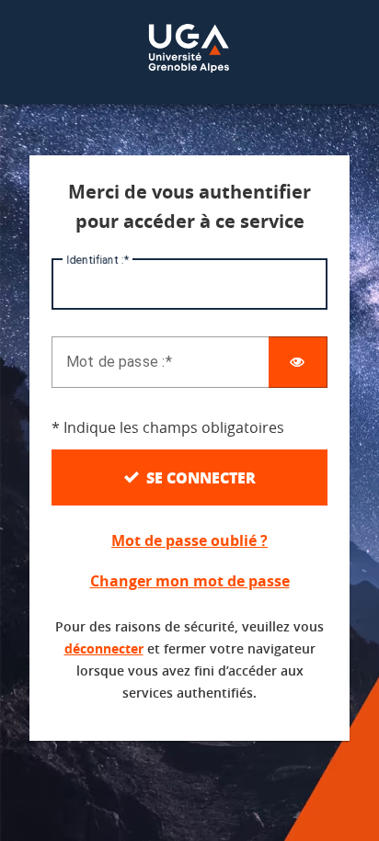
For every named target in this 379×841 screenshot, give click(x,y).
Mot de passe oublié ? (189, 540)
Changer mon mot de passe (190, 581)
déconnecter (104, 648)
